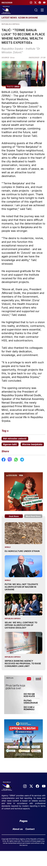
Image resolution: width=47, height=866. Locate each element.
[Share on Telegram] (22, 460)
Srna (12, 57)
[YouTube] (44, 2)
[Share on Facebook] (3, 460)
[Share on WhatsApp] (16, 460)
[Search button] (35, 10)
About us (18, 829)
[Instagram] (31, 2)
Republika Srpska (10, 24)
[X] (35, 2)
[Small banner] (23, 491)
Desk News (14, 516)
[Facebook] (40, 2)
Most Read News (33, 516)
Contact (30, 829)
